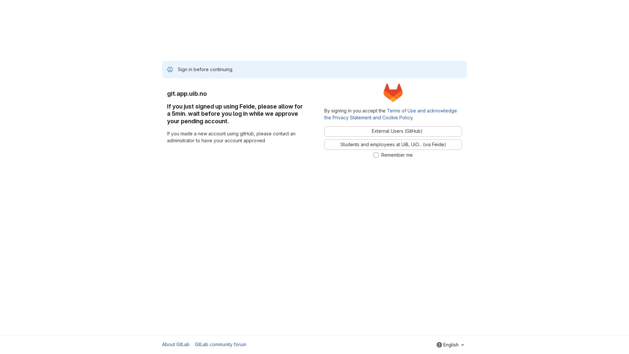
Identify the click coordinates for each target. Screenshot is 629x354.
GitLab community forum (220, 344)
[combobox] (450, 345)
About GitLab (176, 344)
